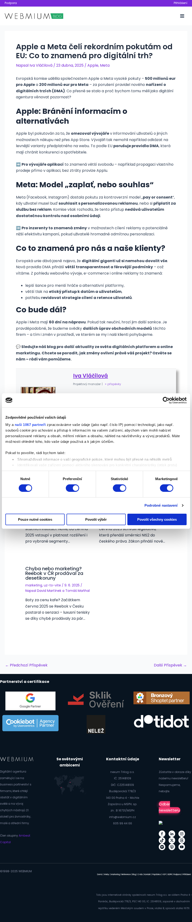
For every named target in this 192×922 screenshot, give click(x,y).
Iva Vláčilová (90, 375)
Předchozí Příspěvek (26, 665)
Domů (99, 874)
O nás (140, 874)
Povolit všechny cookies (157, 519)
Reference (126, 874)
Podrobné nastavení (161, 505)
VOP (164, 874)
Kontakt (147, 874)
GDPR (169, 874)
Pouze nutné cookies (35, 519)
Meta (105, 65)
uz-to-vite (52, 585)
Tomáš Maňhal (77, 590)
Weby (106, 874)
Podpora (11, 3)
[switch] (72, 488)
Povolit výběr (96, 519)
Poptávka (156, 874)
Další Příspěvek (170, 665)
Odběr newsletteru (169, 807)
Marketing (115, 874)
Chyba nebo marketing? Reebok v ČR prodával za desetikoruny (54, 573)
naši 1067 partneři (30, 425)
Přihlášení (180, 3)
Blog (134, 874)
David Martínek (49, 590)
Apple (92, 65)
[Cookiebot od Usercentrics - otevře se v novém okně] (166, 400)
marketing (33, 585)
